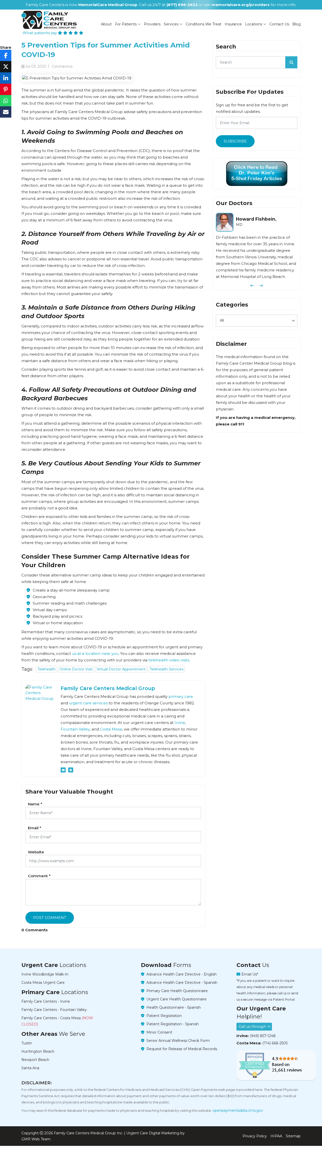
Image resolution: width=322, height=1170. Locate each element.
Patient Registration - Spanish (172, 1024)
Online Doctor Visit (76, 669)
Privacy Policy (255, 1136)
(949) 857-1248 (263, 1036)
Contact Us (279, 24)
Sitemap (293, 1136)
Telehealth (46, 669)
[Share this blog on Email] (5, 112)
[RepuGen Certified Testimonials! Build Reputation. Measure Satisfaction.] (276, 1065)
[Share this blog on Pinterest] (5, 89)
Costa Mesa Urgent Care (43, 982)
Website (36, 852)
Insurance (233, 24)
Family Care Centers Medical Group (108, 688)
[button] (252, 285)
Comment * (39, 875)
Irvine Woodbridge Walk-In (44, 974)
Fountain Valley (75, 729)
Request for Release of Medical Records (181, 1049)
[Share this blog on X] (5, 66)
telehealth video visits (168, 660)
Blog (296, 24)
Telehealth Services (166, 669)
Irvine (180, 722)
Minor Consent (159, 1032)
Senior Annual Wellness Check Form (178, 1040)
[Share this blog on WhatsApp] (5, 100)
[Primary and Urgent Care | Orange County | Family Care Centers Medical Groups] (49, 20)
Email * (34, 827)
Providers (152, 24)
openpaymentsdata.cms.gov (238, 1110)
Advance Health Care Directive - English (181, 974)
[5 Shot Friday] (257, 173)
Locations (254, 24)
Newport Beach (35, 1059)
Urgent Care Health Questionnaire (176, 999)
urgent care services (88, 703)
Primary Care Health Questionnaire (177, 991)
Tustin (26, 1043)
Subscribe (235, 141)
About (106, 24)
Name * (35, 804)
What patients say (40, 32)
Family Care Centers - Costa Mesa (57, 1021)
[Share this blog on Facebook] (5, 55)
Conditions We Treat (203, 24)
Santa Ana (30, 1068)
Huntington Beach (37, 1051)
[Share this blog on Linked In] (5, 78)
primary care (181, 696)
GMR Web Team (36, 1139)
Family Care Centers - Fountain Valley (54, 1009)
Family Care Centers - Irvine (45, 1001)
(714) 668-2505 (275, 1043)
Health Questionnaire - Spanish (173, 1007)
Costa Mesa (111, 729)
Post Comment (49, 917)
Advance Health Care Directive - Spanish (181, 982)
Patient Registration (164, 1015)
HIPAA (276, 1136)
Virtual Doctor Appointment (121, 669)
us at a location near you (95, 653)
